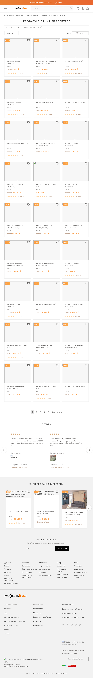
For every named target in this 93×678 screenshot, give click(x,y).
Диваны (7, 563)
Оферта (7, 630)
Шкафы (59, 563)
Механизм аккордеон (8, 579)
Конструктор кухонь (79, 576)
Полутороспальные (29, 569)
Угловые (7, 569)
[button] (17, 57)
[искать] (71, 8)
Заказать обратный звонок (72, 609)
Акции (6, 613)
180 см (25, 27)
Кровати (25, 563)
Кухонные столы (80, 572)
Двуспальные (27, 572)
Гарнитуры (78, 566)
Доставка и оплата (11, 617)
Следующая (57, 412)
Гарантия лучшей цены (42, 617)
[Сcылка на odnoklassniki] (67, 624)
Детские (42, 572)
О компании (38, 608)
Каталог (7, 608)
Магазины (37, 613)
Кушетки (7, 572)
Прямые (7, 566)
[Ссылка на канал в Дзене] (75, 624)
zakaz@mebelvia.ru (69, 613)
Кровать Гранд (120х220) (59, 467)
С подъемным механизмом (27, 576)
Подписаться (62, 548)
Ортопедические (11, 583)
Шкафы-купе (61, 566)
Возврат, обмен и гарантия (14, 621)
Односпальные (28, 566)
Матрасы (43, 563)
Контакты (37, 621)
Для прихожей (62, 574)
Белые (32, 27)
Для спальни (62, 577)
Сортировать (10, 33)
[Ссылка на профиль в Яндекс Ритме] (80, 624)
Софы (6, 575)
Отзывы (7, 634)
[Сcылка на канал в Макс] (71, 624)
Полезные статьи (11, 625)
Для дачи (18, 27)
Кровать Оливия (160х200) (21, 467)
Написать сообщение (75, 659)
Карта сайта (38, 625)
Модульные (78, 569)
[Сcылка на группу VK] (63, 624)
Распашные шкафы (61, 570)
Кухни (76, 563)
